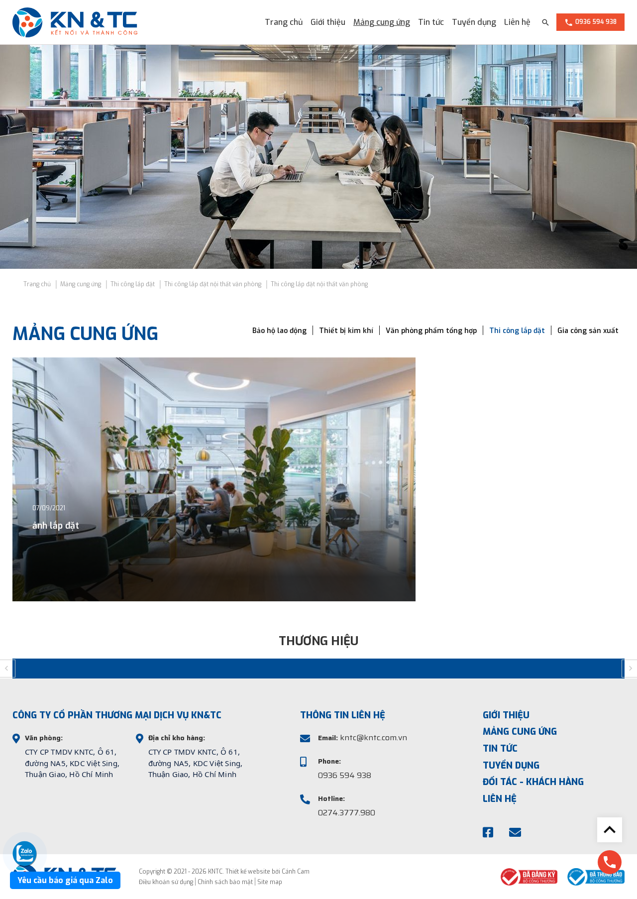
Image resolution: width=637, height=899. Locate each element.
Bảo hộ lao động (279, 331)
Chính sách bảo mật (225, 882)
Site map (269, 882)
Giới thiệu (328, 22)
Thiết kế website (247, 872)
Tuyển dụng (474, 22)
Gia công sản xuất (588, 331)
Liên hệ (517, 22)
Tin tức (431, 22)
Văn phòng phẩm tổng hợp (431, 331)
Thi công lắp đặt (517, 331)
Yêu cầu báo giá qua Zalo (65, 880)
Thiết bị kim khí (346, 331)
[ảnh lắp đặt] (214, 479)
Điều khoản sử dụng (166, 882)
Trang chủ (284, 22)
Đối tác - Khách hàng (533, 782)
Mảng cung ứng (381, 22)
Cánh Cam (296, 872)
